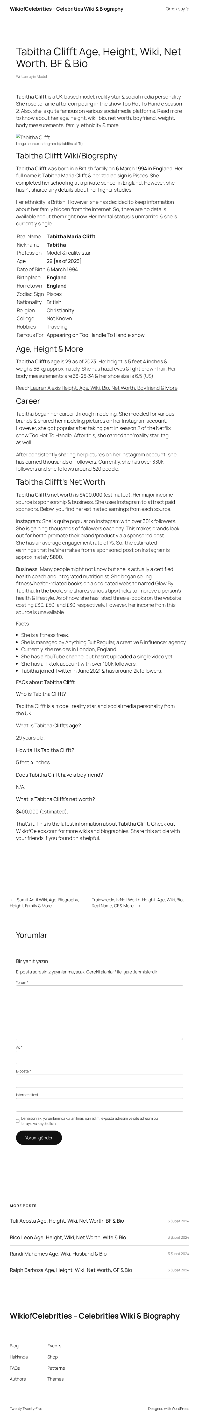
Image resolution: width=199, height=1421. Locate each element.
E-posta (23, 1071)
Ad (19, 1047)
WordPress (180, 1408)
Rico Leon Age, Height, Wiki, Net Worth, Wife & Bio (68, 1237)
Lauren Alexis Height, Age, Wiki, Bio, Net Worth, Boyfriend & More (103, 387)
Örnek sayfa (177, 9)
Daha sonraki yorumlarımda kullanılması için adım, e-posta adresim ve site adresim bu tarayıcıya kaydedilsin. (89, 1121)
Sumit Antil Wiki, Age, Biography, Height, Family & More (44, 903)
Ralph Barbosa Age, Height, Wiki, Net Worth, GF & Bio (71, 1270)
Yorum (22, 982)
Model (42, 76)
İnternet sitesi (27, 1094)
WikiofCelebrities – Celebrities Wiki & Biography (66, 8)
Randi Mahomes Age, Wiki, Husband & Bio (58, 1254)
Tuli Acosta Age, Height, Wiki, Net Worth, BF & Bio (67, 1221)
